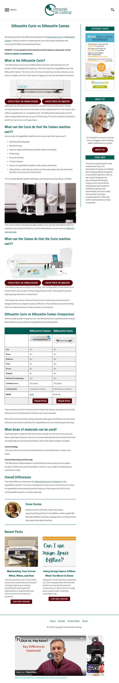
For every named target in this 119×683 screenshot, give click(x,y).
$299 (32, 394)
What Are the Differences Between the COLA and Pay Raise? (50, 639)
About (53, 621)
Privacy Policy (74, 621)
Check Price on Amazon (57, 101)
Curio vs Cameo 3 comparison (18, 53)
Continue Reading (21, 602)
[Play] (95, 659)
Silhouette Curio (54, 37)
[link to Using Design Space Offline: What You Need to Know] (59, 552)
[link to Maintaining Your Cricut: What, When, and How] (21, 552)
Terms (85, 621)
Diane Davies (33, 504)
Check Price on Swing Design (23, 101)
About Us (100, 149)
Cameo (56, 482)
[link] (18, 639)
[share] (82, 638)
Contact (61, 621)
